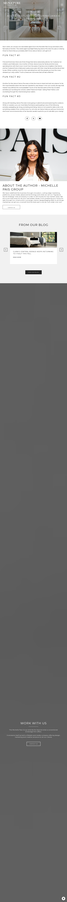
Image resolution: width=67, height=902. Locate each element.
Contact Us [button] (11, 207)
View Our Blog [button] (33, 272)
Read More (17, 257)
